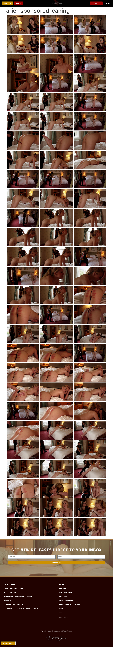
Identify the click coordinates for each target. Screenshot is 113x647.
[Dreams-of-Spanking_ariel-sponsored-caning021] (90, 140)
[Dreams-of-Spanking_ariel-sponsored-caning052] (23, 353)
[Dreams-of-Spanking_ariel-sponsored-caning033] (90, 218)
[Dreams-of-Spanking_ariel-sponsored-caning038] (56, 256)
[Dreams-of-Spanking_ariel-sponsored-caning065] (56, 430)
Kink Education (66, 601)
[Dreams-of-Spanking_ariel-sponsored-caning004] (23, 44)
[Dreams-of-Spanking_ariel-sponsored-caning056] (56, 372)
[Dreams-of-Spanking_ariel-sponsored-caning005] (56, 44)
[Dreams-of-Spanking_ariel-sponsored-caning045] (90, 295)
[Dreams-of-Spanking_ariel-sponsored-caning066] (90, 430)
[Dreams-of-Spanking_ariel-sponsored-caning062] (56, 411)
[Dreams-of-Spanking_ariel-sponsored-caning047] (56, 314)
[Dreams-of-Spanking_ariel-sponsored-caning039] (90, 256)
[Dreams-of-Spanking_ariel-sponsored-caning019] (23, 140)
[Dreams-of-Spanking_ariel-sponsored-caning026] (56, 179)
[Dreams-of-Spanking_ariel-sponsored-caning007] (23, 63)
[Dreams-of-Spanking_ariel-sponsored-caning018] (90, 121)
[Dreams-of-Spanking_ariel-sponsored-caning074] (56, 488)
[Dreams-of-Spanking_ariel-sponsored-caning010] (23, 82)
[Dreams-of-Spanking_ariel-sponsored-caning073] (23, 488)
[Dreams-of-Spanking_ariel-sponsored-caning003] (90, 24)
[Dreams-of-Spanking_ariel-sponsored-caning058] (23, 391)
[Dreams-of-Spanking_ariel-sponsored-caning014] (56, 102)
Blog (61, 613)
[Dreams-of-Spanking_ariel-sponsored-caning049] (23, 334)
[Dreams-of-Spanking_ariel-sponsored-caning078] (90, 507)
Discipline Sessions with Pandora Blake (21, 609)
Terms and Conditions (13, 588)
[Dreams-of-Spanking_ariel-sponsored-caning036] (90, 237)
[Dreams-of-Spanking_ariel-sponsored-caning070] (23, 469)
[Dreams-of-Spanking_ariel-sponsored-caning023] (56, 160)
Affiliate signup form (13, 605)
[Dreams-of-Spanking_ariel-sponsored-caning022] (23, 160)
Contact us (64, 617)
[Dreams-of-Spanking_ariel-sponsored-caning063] (90, 411)
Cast (61, 609)
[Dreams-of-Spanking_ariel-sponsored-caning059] (56, 391)
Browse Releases (67, 588)
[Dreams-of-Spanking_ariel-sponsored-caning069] (90, 449)
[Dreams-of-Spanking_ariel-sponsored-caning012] (90, 82)
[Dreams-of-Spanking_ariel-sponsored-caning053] (56, 353)
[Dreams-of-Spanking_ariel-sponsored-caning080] (56, 527)
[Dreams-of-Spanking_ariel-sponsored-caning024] (90, 160)
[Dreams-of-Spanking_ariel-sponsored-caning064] (23, 430)
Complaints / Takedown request (17, 596)
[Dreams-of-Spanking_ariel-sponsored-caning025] (23, 179)
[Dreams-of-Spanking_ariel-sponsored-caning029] (56, 198)
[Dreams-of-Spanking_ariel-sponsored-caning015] (90, 102)
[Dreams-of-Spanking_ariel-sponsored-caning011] (56, 82)
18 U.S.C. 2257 (9, 584)
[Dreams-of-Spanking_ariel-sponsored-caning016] (23, 121)
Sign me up (56, 562)
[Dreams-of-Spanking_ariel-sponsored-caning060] (90, 391)
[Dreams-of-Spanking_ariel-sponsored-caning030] (90, 198)
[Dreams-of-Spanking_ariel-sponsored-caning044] (56, 295)
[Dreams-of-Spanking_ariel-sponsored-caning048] (90, 314)
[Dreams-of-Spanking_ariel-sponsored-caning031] (23, 218)
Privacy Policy (9, 592)
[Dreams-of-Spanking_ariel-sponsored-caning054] (90, 353)
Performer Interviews (69, 605)
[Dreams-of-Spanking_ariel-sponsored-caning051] (90, 334)
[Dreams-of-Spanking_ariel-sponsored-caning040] (23, 276)
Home (61, 584)
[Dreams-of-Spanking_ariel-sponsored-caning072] (90, 469)
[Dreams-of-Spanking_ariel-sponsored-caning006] (90, 44)
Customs (63, 596)
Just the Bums (65, 592)
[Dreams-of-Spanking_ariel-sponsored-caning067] (23, 449)
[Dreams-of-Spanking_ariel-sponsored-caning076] (23, 507)
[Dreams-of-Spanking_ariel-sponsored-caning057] (90, 372)
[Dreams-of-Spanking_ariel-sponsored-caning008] (56, 63)
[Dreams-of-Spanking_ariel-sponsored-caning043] (23, 295)
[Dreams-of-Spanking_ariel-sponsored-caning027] (90, 179)
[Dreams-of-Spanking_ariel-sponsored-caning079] (23, 527)
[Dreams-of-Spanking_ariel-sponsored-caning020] (56, 140)
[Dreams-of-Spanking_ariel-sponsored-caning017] (56, 121)
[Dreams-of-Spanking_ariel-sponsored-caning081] (90, 527)
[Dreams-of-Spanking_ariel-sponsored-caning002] (56, 24)
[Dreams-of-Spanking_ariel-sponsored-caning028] (23, 198)
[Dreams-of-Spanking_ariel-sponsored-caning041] (56, 276)
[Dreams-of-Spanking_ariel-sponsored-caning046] (23, 314)
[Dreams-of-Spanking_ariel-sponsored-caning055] (23, 372)
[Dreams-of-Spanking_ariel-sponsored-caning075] (90, 488)
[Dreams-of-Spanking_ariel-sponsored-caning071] (56, 469)
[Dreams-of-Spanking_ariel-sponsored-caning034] (23, 237)
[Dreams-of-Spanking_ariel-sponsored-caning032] (56, 218)
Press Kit (7, 601)
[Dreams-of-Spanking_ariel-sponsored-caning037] (23, 256)
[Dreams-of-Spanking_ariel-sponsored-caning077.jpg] (56, 507)
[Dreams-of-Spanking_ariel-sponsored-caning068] (56, 449)
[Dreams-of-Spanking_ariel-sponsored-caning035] (56, 237)
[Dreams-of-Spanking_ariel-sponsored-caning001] (23, 24)
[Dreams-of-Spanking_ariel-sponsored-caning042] (90, 276)
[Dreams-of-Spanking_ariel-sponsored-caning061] (23, 411)
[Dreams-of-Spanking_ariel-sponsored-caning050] (56, 334)
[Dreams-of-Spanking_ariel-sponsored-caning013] (23, 102)
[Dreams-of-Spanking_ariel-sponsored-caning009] (90, 63)
